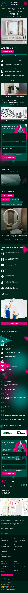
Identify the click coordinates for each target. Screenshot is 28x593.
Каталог (16, 559)
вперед (12, 80)
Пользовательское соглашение (8, 591)
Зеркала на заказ (17, 537)
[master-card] (3, 587)
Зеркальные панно (5, 549)
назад (6, 80)
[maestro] (7, 587)
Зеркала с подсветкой (18, 543)
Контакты (3, 564)
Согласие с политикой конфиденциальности (14, 154)
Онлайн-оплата (17, 564)
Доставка (3, 571)
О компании (3, 559)
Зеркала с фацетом (5, 544)
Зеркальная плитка (5, 546)
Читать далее (4, 533)
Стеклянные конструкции (19, 549)
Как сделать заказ (4, 566)
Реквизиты (4, 495)
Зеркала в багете (4, 542)
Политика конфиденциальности (8, 589)
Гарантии (3, 568)
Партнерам (3, 561)
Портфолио (16, 563)
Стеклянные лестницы (5, 551)
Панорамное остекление (19, 544)
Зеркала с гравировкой (19, 538)
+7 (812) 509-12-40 (15, 2)
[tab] (14, 199)
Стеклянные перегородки (6, 554)
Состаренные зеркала (18, 546)
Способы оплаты (4, 569)
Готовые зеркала (4, 537)
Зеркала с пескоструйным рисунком (19, 541)
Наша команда (4, 563)
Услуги (15, 561)
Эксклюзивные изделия (6, 556)
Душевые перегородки (5, 538)
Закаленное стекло (5, 540)
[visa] (11, 587)
